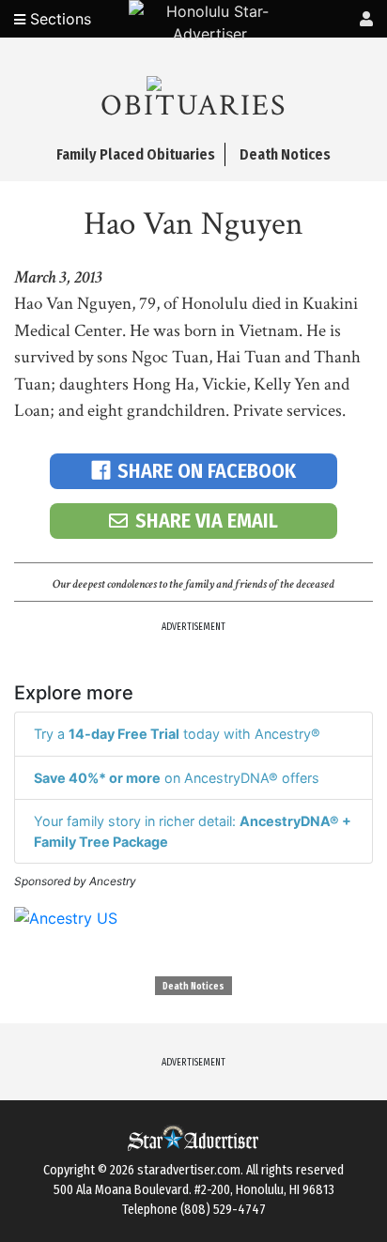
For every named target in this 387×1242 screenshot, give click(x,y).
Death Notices (193, 986)
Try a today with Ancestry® (177, 734)
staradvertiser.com (188, 1170)
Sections (58, 18)
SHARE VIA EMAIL (206, 520)
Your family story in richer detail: (192, 831)
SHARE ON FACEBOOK (206, 470)
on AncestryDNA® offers (176, 778)
